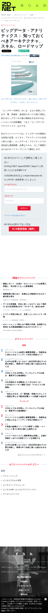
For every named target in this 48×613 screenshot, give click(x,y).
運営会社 (24, 594)
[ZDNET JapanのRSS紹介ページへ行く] (31, 554)
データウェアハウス (11, 494)
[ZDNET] (9, 5)
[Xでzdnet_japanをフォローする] (24, 554)
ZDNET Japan (6, 15)
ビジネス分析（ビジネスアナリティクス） (20, 490)
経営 (31, 15)
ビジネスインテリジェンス (14, 485)
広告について (24, 590)
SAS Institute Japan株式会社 (11, 55)
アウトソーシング (10, 476)
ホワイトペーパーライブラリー (30, 455)
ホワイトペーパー (20, 15)
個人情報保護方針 (24, 577)
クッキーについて (24, 586)
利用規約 (24, 581)
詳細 (2, 610)
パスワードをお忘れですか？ (15, 215)
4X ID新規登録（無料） (24, 229)
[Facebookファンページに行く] (16, 554)
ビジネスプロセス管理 (12, 480)
